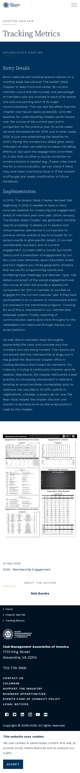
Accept (13, 764)
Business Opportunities (24, 693)
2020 (6, 569)
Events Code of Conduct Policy (31, 698)
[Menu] (74, 5)
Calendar (11, 683)
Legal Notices (16, 704)
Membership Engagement (31, 569)
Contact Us (13, 678)
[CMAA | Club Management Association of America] (11, 5)
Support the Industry (22, 688)
